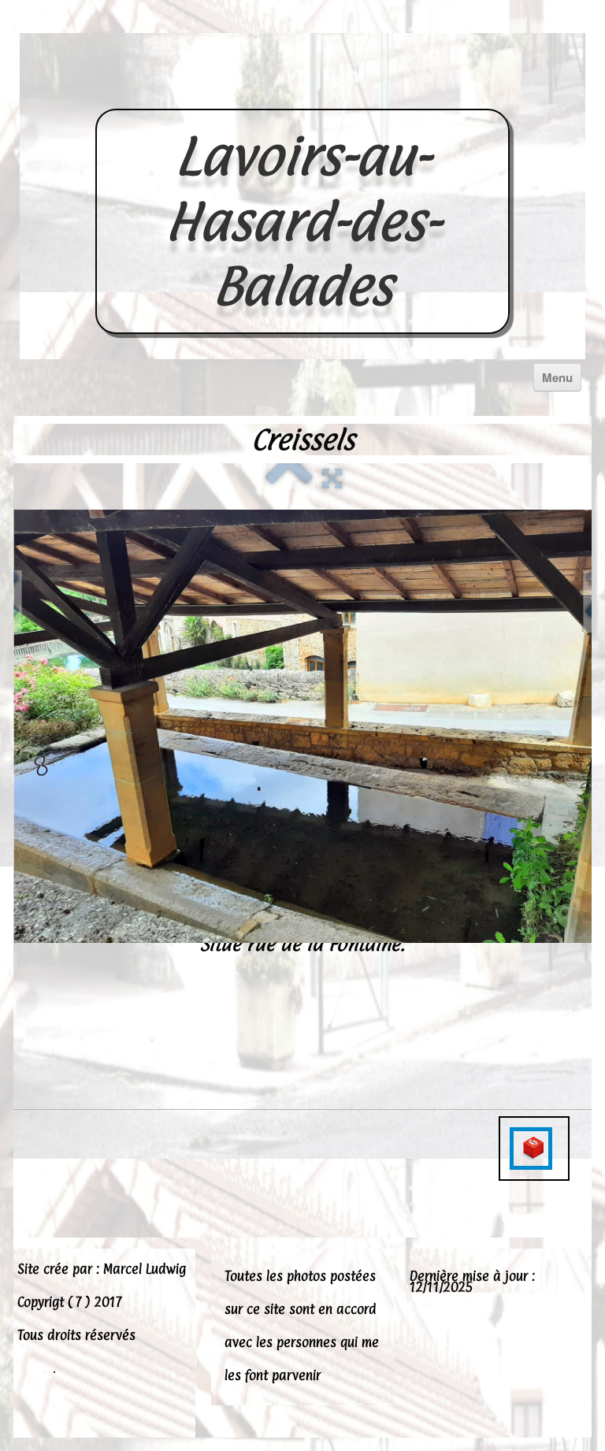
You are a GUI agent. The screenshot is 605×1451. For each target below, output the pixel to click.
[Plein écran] (332, 476)
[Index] (289, 476)
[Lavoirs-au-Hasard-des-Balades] (302, 91)
